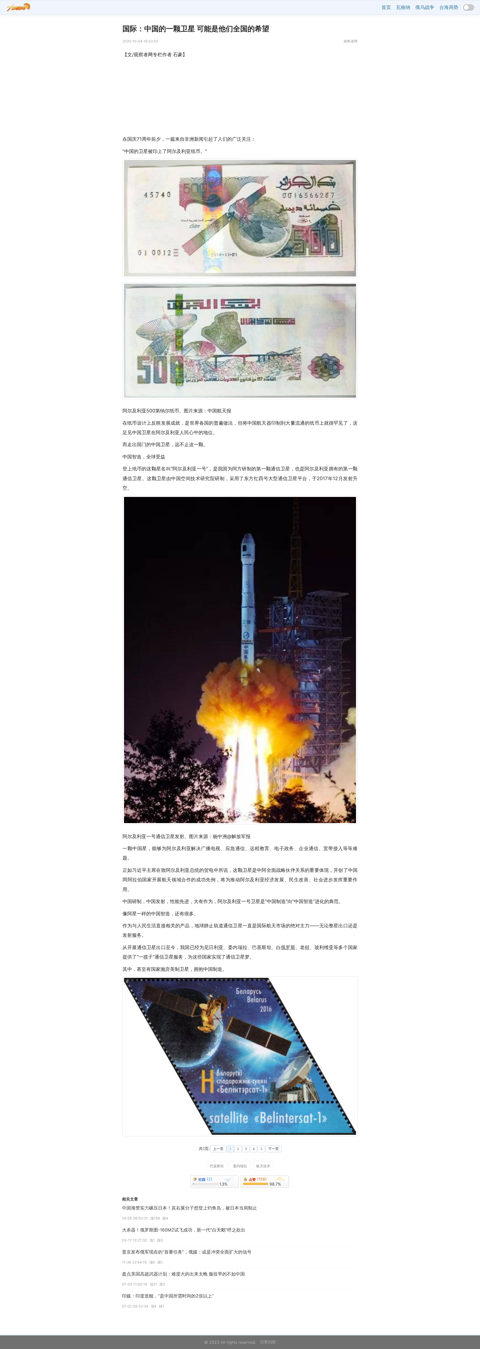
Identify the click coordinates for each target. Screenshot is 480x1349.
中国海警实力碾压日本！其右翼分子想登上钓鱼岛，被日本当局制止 (189, 1208)
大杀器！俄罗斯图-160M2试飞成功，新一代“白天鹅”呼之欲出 (183, 1230)
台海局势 (448, 7)
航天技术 (263, 1166)
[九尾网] (18, 7)
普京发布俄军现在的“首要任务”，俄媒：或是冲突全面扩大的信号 (187, 1252)
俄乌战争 (424, 7)
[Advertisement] (240, 97)
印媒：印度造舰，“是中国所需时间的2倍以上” (168, 1296)
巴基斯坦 (217, 1166)
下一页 (273, 1149)
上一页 (218, 1149)
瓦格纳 (403, 7)
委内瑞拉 (240, 1166)
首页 (386, 7)
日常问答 (268, 1342)
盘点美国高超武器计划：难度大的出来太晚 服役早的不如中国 (183, 1274)
